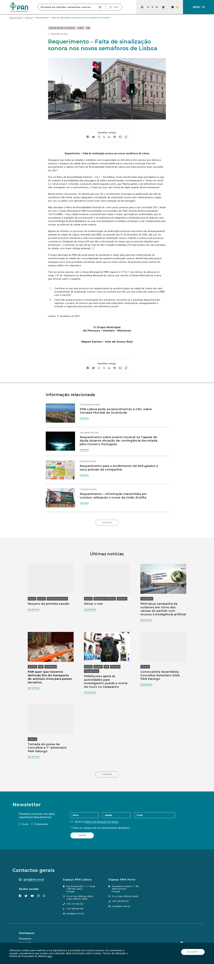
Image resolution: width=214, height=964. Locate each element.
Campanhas (146, 599)
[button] (198, 7)
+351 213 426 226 (74, 904)
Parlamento (50, 667)
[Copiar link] (126, 137)
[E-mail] (154, 815)
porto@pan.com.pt (121, 906)
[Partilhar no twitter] (93, 137)
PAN (88, 28)
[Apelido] (118, 815)
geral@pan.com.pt (33, 879)
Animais (32, 667)
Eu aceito (192, 952)
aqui (49, 956)
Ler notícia (33, 609)
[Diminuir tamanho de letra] (148, 7)
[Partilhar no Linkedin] (109, 137)
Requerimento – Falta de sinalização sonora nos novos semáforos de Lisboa (73, 17)
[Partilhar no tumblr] (104, 137)
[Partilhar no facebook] (88, 137)
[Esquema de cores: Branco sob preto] (172, 7)
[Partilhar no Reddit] (114, 137)
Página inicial (15, 17)
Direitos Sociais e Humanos (62, 28)
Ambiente (122, 599)
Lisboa (81, 28)
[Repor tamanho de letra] (152, 7)
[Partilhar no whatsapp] (99, 137)
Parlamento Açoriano (57, 599)
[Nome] (86, 815)
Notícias (29, 17)
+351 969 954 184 (74, 909)
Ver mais (84, 418)
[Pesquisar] (100, 7)
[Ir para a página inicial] (18, 7)
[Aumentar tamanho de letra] (156, 7)
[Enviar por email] (120, 137)
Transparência (91, 671)
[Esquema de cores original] (163, 7)
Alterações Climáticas (104, 599)
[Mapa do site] (142, 6)
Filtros (116, 7)
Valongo (145, 667)
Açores (32, 599)
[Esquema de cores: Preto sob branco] (168, 7)
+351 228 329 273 (120, 901)
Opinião (41, 599)
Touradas (115, 667)
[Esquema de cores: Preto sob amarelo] (177, 7)
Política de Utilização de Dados (101, 821)
